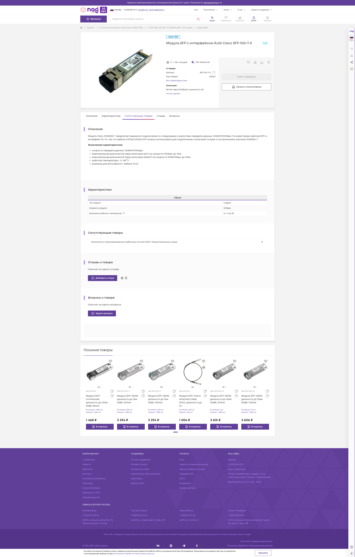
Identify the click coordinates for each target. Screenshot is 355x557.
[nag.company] (158, 545)
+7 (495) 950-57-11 (130, 10)
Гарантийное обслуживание (145, 474)
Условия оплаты (139, 464)
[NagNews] (184, 545)
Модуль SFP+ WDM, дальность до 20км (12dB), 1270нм (221, 399)
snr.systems (185, 483)
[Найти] (198, 19)
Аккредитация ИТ (91, 497)
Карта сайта (137, 483)
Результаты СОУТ (91, 492)
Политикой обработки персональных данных (135, 554)
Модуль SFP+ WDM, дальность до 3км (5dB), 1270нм (127, 399)
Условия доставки (140, 469)
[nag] (197, 545)
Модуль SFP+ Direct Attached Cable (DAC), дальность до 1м (190, 400)
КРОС (182, 478)
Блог (196, 10)
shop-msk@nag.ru (156, 10)
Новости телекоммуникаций (194, 464)
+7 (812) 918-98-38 (236, 515)
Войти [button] (253, 21)
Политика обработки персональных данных (250, 545)
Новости (87, 464)
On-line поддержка (140, 459)
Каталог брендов (91, 488)
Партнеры (88, 483)
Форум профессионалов (192, 469)
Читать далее (173, 93)
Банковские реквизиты (94, 478)
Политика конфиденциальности (256, 541)
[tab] (92, 116)
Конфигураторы (188, 488)
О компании (89, 459)
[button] (177, 3)
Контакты (87, 474)
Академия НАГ (187, 474)
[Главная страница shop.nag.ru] (93, 9)
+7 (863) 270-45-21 (139, 515)
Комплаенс (137, 478)
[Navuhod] (171, 545)
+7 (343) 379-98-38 (91, 515)
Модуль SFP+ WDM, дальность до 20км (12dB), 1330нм (252, 399)
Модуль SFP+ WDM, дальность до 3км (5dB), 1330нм (158, 399)
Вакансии (87, 469)
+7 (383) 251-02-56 (187, 515)
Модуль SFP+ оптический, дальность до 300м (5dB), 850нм (97, 400)
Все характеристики (176, 80)
